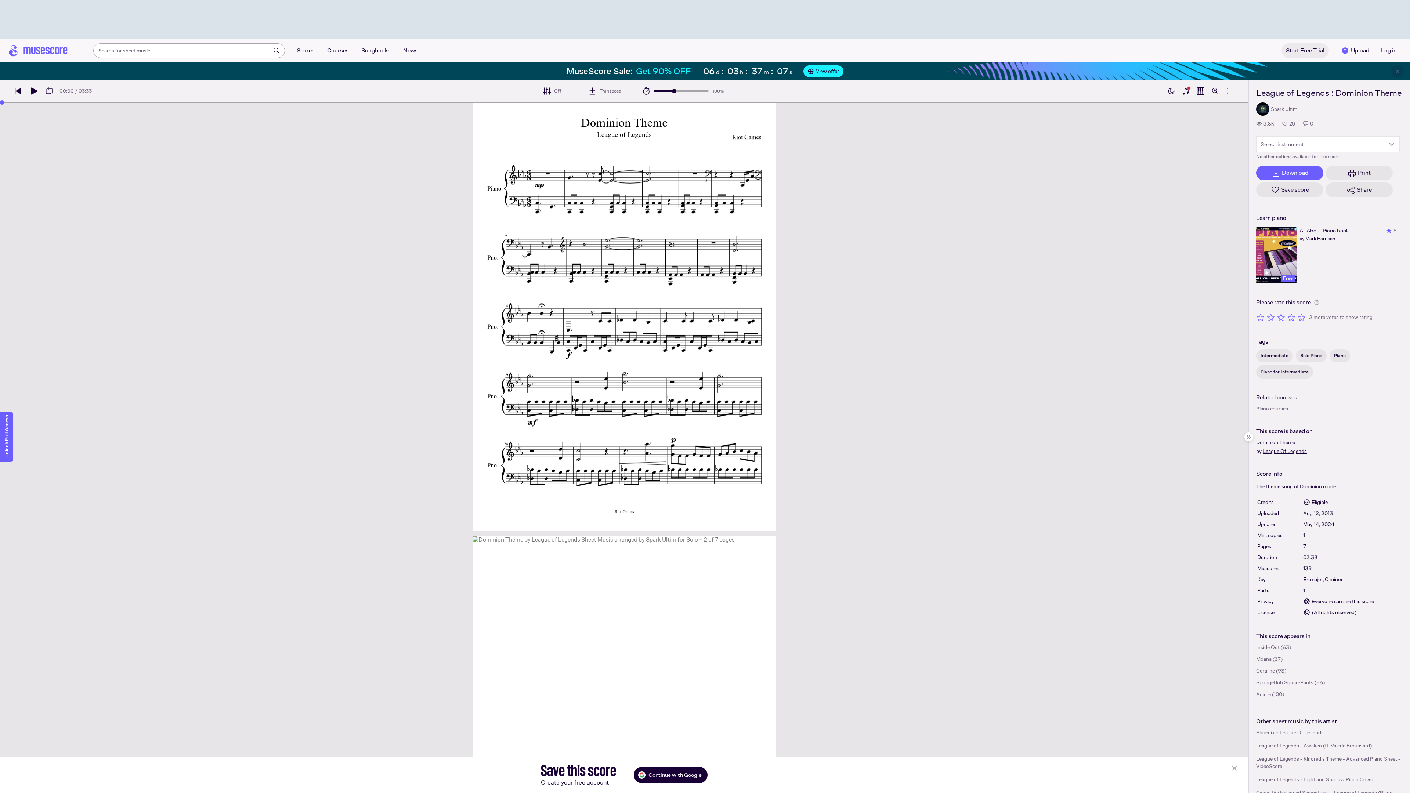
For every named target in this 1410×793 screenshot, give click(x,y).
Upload (1360, 50)
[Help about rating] (1316, 302)
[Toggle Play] (34, 91)
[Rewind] (18, 91)
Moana (1264, 659)
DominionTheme (1275, 442)
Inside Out (1268, 647)
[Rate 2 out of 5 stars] (1270, 317)
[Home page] (38, 51)
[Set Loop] (49, 91)
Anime (1263, 694)
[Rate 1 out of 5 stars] (1260, 317)
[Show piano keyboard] (1186, 91)
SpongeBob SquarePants (1284, 682)
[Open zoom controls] (1215, 91)
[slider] (674, 91)
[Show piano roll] (1200, 91)
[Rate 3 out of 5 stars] (1281, 317)
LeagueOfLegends (1285, 451)
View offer (827, 71)
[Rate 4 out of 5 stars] (1291, 317)
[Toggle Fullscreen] (1230, 91)
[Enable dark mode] (1171, 91)
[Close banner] (1397, 71)
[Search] (276, 51)
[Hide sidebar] (1248, 436)
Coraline (1265, 671)
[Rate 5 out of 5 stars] (1301, 317)
